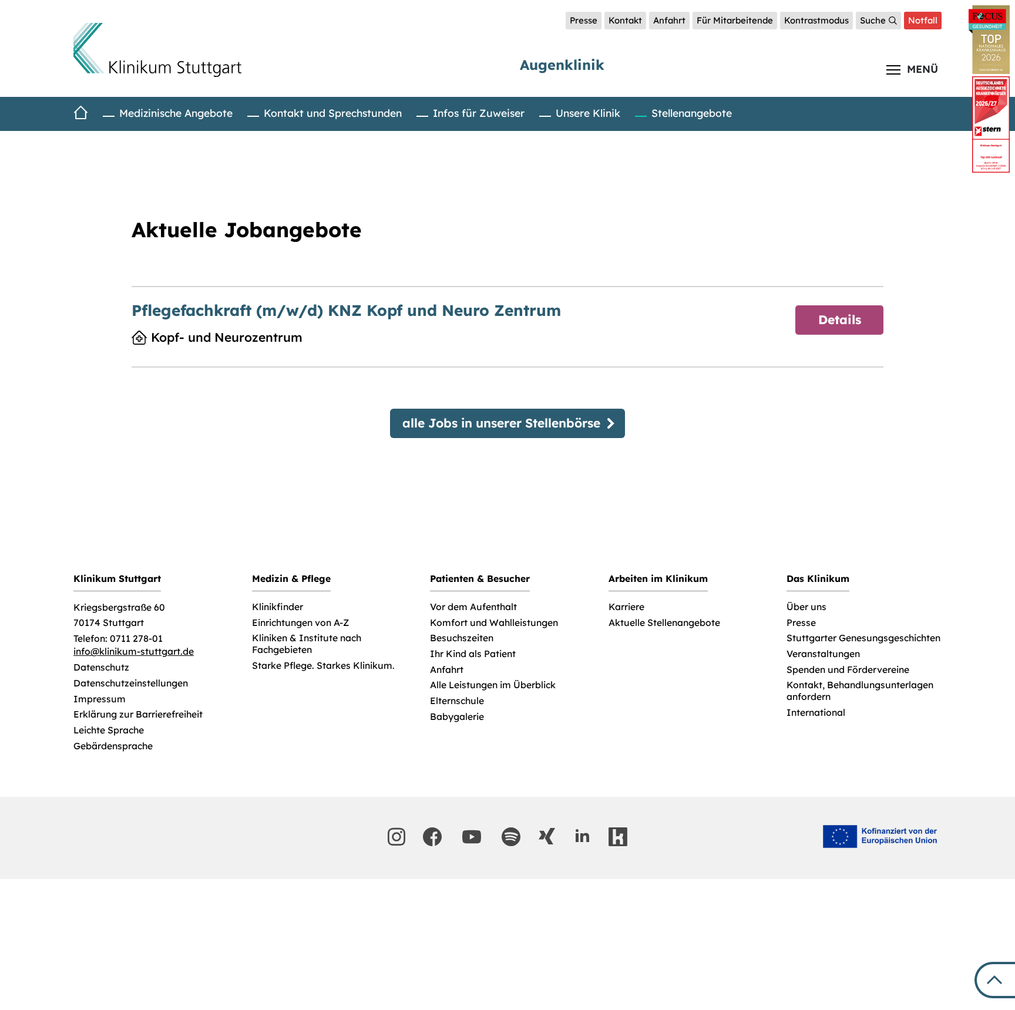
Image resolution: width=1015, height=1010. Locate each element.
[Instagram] (396, 836)
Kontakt (625, 20)
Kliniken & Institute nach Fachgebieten (306, 643)
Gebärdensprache (113, 746)
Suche (873, 20)
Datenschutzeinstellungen (130, 683)
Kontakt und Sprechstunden (333, 112)
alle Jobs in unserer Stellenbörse (501, 422)
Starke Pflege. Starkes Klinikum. (323, 665)
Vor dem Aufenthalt (473, 606)
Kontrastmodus (816, 20)
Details (839, 319)
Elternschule (457, 700)
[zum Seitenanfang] (994, 980)
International (816, 712)
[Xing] (547, 836)
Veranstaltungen (823, 653)
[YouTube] (471, 836)
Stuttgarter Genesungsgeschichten (863, 638)
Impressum (99, 699)
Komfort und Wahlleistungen (494, 622)
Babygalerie (457, 716)
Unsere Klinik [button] (588, 112)
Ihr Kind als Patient (473, 653)
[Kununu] (618, 836)
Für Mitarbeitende (735, 20)
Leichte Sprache (108, 730)
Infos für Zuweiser (479, 112)
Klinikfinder (277, 606)
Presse (583, 20)
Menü (922, 68)
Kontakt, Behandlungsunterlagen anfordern (860, 690)
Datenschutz (101, 667)
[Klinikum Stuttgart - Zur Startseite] (157, 50)
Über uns (806, 606)
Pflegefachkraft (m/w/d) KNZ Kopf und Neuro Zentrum (346, 310)
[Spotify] (511, 836)
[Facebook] (432, 836)
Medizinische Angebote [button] (176, 112)
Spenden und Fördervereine (848, 669)
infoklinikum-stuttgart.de (133, 651)
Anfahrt (669, 20)
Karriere (626, 606)
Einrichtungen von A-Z (300, 622)
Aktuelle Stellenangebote (664, 622)
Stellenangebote (691, 112)
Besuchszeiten (461, 638)
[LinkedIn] (582, 836)
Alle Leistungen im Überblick (493, 685)
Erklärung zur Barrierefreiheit (138, 714)
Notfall (922, 20)
